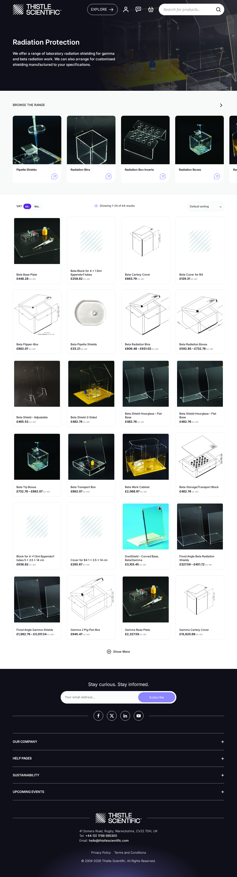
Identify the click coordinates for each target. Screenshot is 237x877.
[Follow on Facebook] (98, 716)
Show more (121, 651)
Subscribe (156, 697)
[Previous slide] (213, 105)
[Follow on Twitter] (112, 716)
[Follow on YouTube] (138, 716)
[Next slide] (221, 105)
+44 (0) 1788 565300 (101, 836)
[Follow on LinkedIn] (125, 716)
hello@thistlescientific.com (109, 840)
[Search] (218, 9)
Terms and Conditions (130, 852)
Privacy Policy (101, 852)
